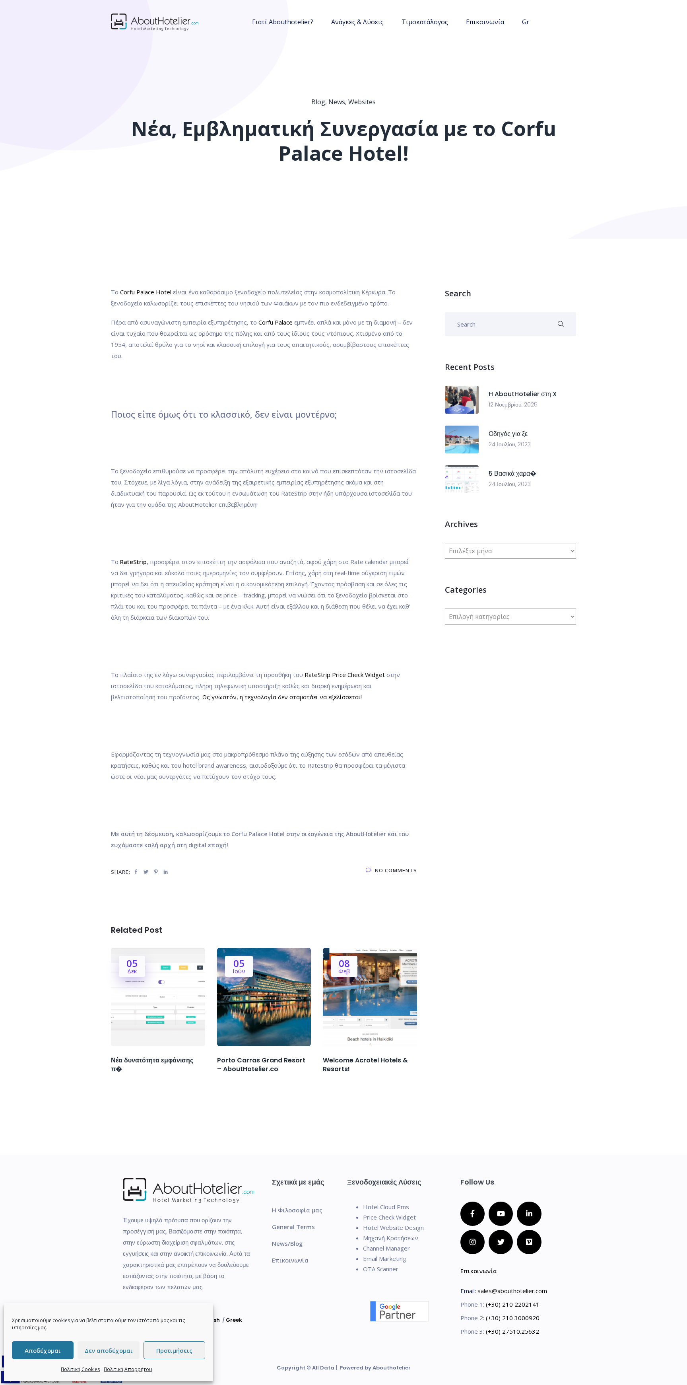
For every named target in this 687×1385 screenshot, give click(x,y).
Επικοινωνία (485, 22)
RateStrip (132, 562)
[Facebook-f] (472, 1214)
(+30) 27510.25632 (512, 1331)
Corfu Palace (275, 322)
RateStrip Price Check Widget (345, 675)
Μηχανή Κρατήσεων (390, 1238)
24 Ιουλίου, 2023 (510, 444)
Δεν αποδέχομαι (109, 1350)
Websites (362, 101)
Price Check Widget (389, 1217)
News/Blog (287, 1243)
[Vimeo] (529, 1242)
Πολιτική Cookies (80, 1369)
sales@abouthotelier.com (512, 1291)
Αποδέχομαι (43, 1350)
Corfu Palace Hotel (145, 292)
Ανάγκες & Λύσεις (357, 22)
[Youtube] (501, 1214)
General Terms (293, 1227)
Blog (318, 101)
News (336, 101)
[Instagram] (472, 1242)
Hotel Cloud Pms (386, 1207)
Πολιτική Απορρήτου (128, 1369)
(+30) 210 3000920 (513, 1318)
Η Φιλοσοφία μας (297, 1210)
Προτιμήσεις (174, 1350)
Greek (234, 1320)
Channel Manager (386, 1248)
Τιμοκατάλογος (425, 22)
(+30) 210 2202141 (513, 1304)
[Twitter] (501, 1242)
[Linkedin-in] (529, 1214)
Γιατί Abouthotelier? (282, 22)
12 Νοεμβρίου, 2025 (513, 404)
